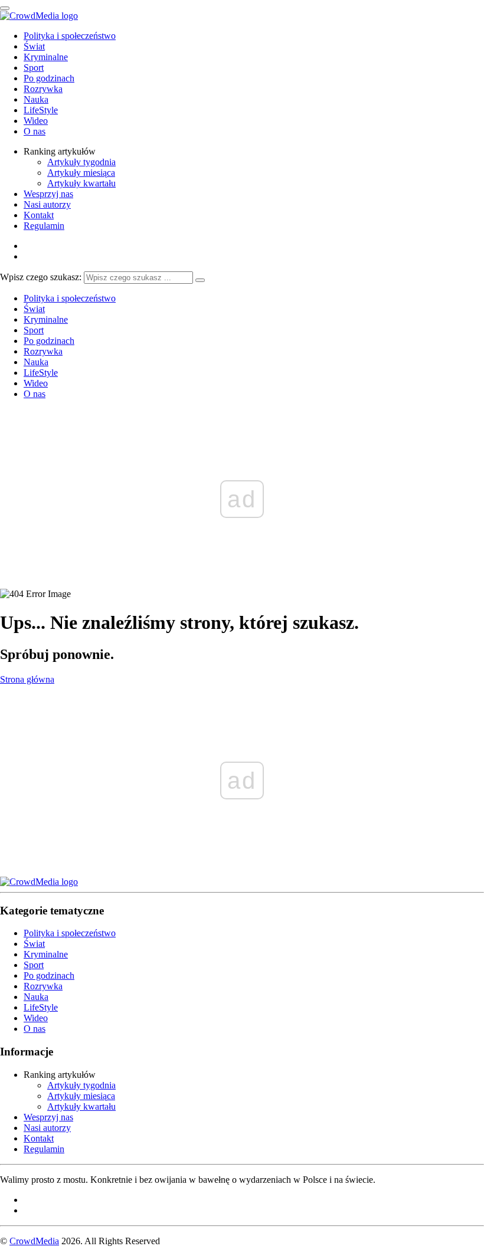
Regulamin (44, 226)
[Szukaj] (200, 280)
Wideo (36, 121)
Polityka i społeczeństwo (70, 36)
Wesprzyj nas (48, 194)
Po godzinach (49, 78)
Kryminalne (46, 57)
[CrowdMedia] (39, 16)
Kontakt (39, 215)
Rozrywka (43, 89)
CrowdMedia (34, 1241)
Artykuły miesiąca (81, 173)
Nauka (36, 99)
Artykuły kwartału (81, 183)
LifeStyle (41, 110)
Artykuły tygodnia (81, 162)
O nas (34, 131)
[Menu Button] (4, 8)
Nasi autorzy (47, 204)
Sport (34, 68)
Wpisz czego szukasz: (40, 277)
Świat (34, 46)
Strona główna (27, 679)
